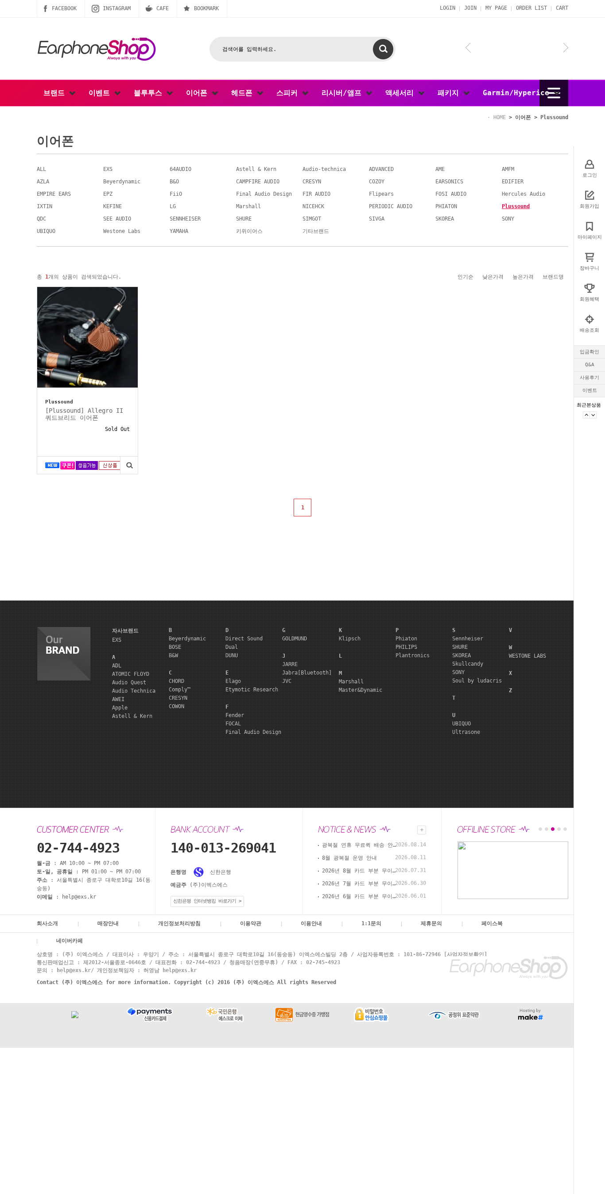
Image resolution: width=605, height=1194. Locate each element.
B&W (173, 655)
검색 (383, 49)
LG (173, 206)
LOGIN (447, 8)
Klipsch (350, 639)
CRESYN (311, 181)
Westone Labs (121, 231)
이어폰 (199, 93)
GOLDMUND (294, 639)
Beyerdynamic (121, 181)
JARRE (290, 664)
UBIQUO (46, 231)
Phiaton (406, 639)
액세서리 (401, 93)
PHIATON (446, 206)
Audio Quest (129, 682)
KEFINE (112, 206)
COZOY (376, 181)
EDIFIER (513, 181)
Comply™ (179, 689)
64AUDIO (180, 169)
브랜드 (56, 93)
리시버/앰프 (344, 93)
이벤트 (589, 390)
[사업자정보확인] (465, 954)
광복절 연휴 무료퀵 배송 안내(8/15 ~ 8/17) (359, 845)
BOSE (175, 647)
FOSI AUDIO (450, 194)
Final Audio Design (264, 194)
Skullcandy (467, 664)
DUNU (231, 655)
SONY (508, 219)
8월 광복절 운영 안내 (349, 858)
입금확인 (589, 352)
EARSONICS (449, 181)
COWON (176, 706)
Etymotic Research (251, 689)
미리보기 (129, 465)
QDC (41, 219)
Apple (120, 708)
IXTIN (44, 206)
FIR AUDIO (316, 194)
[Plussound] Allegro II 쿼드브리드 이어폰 (84, 414)
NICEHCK (313, 206)
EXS (107, 169)
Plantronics (413, 655)
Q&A (589, 365)
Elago (233, 681)
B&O (174, 181)
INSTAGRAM (117, 8)
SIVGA (376, 219)
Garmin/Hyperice (518, 93)
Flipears (381, 194)
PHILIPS (406, 647)
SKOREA (444, 219)
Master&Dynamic (360, 690)
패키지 (450, 93)
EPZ (107, 194)
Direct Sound (244, 639)
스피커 (289, 93)
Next (593, 415)
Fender (234, 715)
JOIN (470, 8)
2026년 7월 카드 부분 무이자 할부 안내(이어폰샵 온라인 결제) (359, 883)
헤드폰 (244, 93)
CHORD (176, 681)
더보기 (421, 830)
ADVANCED (381, 169)
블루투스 (150, 93)
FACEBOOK (64, 8)
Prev (586, 415)
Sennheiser (467, 639)
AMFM (508, 169)
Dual (231, 647)
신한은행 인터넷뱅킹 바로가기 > (207, 901)
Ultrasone (466, 732)
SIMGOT (311, 219)
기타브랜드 (315, 231)
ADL (116, 666)
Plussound (554, 117)
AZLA (43, 181)
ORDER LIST (531, 8)
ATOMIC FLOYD (130, 674)
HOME (499, 117)
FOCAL (233, 724)
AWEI (118, 699)
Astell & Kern (256, 169)
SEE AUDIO (117, 219)
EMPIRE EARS (54, 194)
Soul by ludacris (477, 681)
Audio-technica (324, 169)
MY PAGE (496, 8)
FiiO (176, 194)
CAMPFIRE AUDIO (257, 181)
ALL (41, 169)
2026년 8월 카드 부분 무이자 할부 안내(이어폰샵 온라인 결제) (359, 871)
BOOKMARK (206, 8)
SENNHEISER (185, 219)
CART (562, 8)
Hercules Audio (523, 194)
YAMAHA (179, 231)
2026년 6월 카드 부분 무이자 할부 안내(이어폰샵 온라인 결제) (359, 896)
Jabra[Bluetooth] (307, 673)
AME (440, 169)
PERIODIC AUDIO (390, 206)
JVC (286, 681)
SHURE (244, 219)
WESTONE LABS (527, 656)
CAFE (162, 8)
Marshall (248, 206)
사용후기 (589, 377)
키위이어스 (249, 231)
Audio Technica (133, 691)
